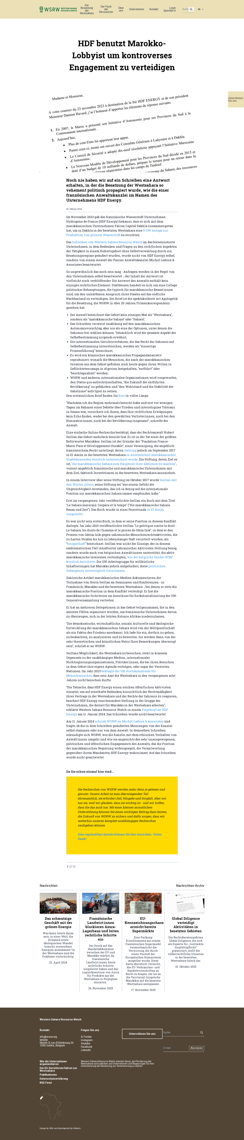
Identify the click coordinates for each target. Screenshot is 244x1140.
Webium (77, 1128)
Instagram (86, 1040)
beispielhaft (76, 544)
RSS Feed (46, 1082)
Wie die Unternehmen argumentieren (53, 1063)
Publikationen (48, 1074)
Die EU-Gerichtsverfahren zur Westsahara (58, 1069)
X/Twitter (86, 1036)
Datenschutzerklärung (54, 1078)
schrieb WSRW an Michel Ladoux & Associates (129, 721)
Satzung (130, 450)
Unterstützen (136, 9)
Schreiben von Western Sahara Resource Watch (107, 242)
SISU (51, 1128)
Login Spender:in (169, 9)
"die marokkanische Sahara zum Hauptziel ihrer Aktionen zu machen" (123, 464)
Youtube (85, 1043)
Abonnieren (197, 1048)
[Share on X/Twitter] (71, 866)
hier (122, 396)
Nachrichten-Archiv (190, 886)
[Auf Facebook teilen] (67, 866)
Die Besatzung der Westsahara (87, 9)
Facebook (86, 1046)
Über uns (121, 9)
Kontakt (153, 9)
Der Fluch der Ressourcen (106, 9)
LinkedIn (86, 1050)
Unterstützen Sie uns (235, 99)
